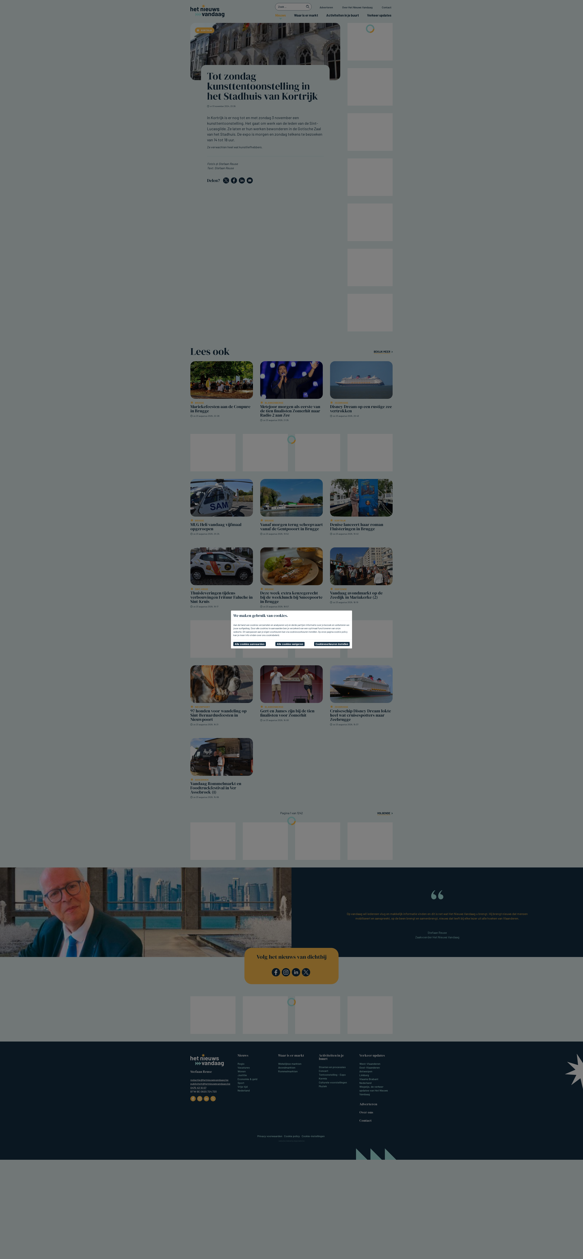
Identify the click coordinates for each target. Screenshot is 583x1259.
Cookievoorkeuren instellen (331, 644)
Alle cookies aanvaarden (249, 644)
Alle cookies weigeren (290, 644)
